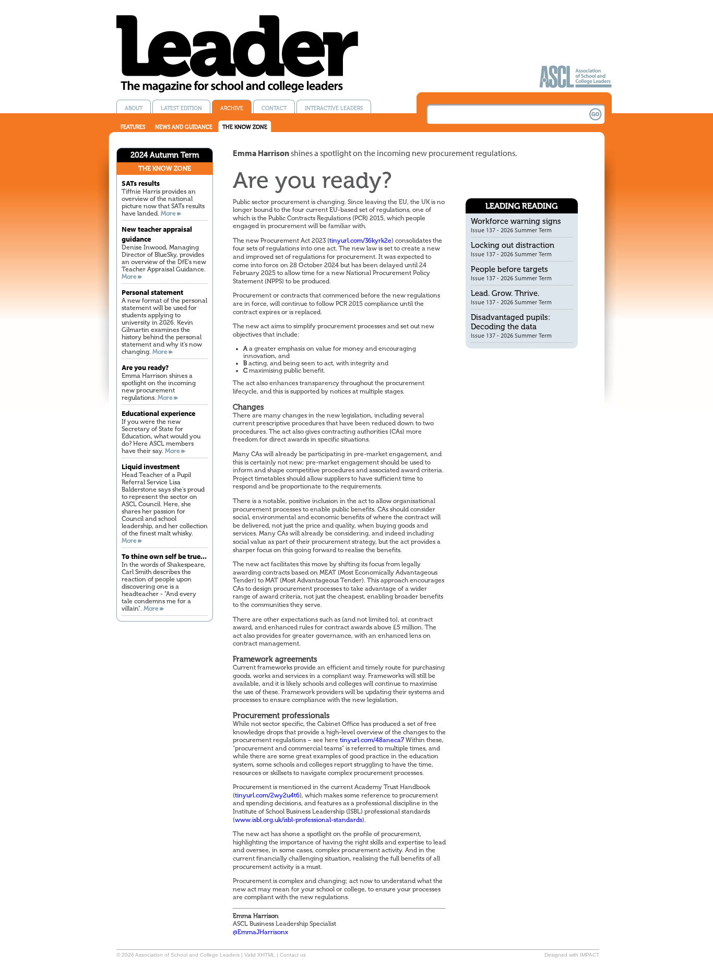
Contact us (293, 955)
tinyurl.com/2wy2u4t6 (267, 795)
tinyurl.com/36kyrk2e (360, 240)
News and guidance (183, 127)
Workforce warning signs (516, 221)
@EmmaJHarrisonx (260, 932)
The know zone (244, 127)
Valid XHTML (259, 955)
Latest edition (181, 108)
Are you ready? (145, 367)
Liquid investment (151, 466)
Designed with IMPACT (571, 955)
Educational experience (158, 413)
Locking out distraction (512, 245)
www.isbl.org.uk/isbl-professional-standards (298, 820)
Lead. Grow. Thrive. (505, 293)
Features (133, 127)
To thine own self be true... (164, 556)
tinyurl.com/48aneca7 (372, 740)
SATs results (141, 183)
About (133, 108)
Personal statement (152, 292)
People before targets (509, 269)
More (168, 213)
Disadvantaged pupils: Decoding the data (510, 322)
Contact (274, 108)
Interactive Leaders (334, 108)
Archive (231, 108)
